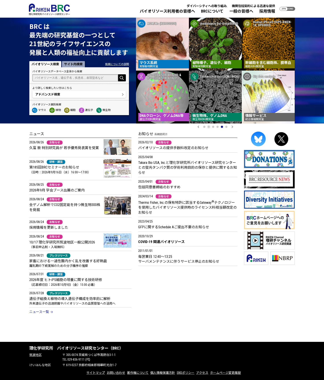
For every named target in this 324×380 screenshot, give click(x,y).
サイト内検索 (73, 64)
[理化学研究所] (256, 264)
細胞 (73, 110)
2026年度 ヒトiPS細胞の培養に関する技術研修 (65, 280)
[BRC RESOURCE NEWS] (269, 187)
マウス (42, 110)
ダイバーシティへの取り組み (207, 6)
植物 (58, 110)
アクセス (202, 372)
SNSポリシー (185, 372)
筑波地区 (35, 355)
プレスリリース (58, 255)
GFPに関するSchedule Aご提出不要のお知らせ (173, 227)
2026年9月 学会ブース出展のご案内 (57, 190)
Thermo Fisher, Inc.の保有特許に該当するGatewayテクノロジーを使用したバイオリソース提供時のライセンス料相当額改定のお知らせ (187, 207)
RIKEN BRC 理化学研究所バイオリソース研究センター (49, 9)
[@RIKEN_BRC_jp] (281, 147)
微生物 (106, 110)
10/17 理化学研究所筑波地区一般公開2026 (62, 242)
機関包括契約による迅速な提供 (253, 6)
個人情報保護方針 (162, 372)
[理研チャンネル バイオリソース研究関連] (269, 248)
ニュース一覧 (39, 312)
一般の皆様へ (241, 11)
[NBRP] (282, 264)
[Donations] (269, 167)
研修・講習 (56, 161)
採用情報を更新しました (48, 227)
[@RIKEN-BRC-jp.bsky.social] (258, 147)
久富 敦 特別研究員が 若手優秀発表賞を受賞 (64, 148)
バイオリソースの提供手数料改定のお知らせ (173, 148)
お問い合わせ (116, 372)
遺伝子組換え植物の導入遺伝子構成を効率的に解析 (69, 299)
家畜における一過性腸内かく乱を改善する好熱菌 (68, 261)
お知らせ (54, 142)
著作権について (138, 372)
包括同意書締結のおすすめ (159, 187)
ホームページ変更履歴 (225, 372)
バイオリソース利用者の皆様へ (167, 11)
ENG (290, 8)
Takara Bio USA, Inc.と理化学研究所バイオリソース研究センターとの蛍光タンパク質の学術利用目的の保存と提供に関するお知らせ (187, 168)
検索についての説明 (117, 64)
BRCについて (212, 11)
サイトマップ (95, 372)
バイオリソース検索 (45, 64)
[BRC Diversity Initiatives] (269, 208)
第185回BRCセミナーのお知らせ (54, 167)
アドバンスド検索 (47, 94)
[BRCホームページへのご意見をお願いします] (269, 228)
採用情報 (267, 11)
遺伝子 (89, 110)
